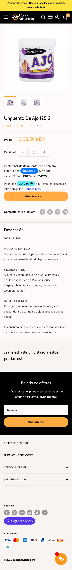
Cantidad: (10, 152)
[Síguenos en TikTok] (37, 512)
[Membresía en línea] (50, 17)
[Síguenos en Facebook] (7, 512)
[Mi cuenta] (57, 17)
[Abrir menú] (6, 17)
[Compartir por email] (65, 212)
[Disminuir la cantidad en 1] (23, 152)
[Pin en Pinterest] (50, 212)
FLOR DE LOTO (13, 126)
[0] (64, 17)
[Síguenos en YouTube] (29, 512)
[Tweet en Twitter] (57, 212)
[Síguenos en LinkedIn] (45, 512)
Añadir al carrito (36, 196)
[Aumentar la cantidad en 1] (44, 152)
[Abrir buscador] (43, 17)
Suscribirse (36, 422)
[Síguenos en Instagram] (22, 512)
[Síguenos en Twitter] (14, 512)
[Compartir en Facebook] (42, 212)
